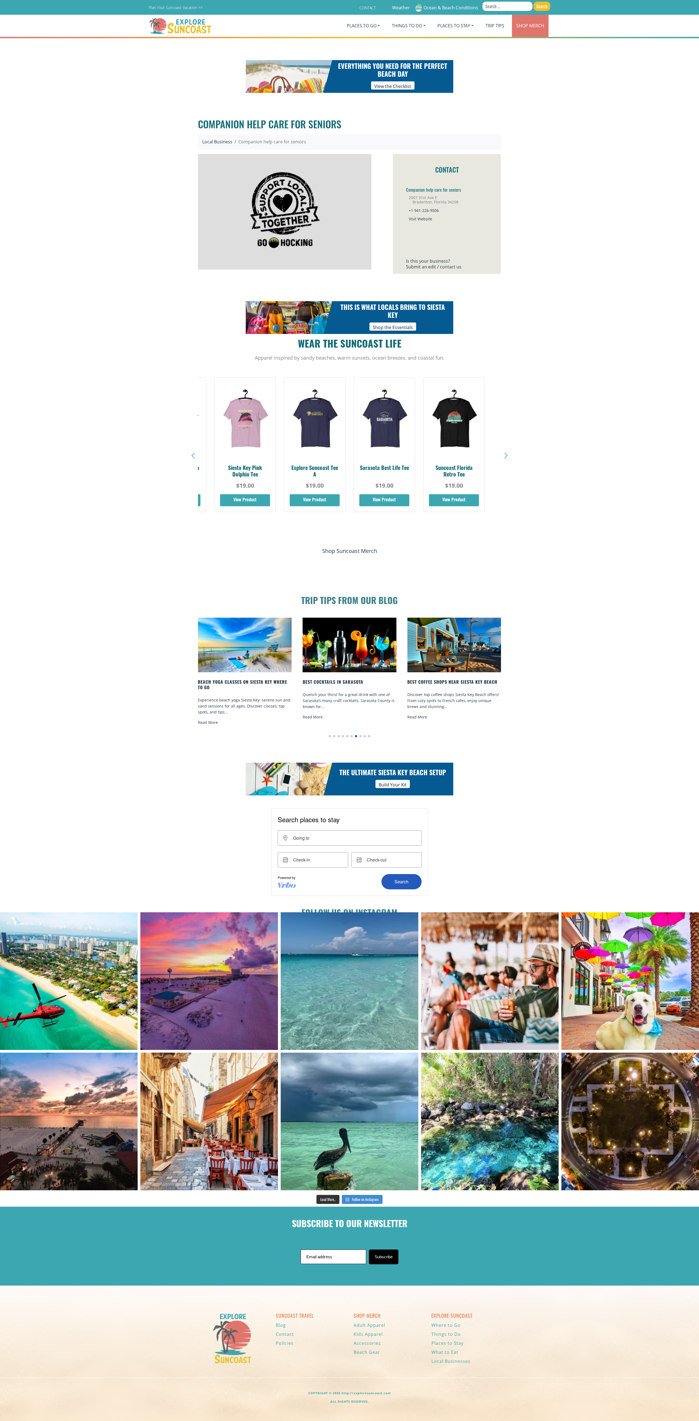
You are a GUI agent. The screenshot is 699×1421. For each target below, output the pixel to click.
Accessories (367, 1343)
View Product (245, 500)
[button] (506, 456)
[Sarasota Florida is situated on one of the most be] (69, 981)
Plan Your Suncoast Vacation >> (176, 7)
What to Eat (444, 1352)
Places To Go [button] (362, 26)
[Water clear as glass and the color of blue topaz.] (490, 1121)
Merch (530, 26)
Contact (367, 7)
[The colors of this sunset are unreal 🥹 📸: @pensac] (209, 981)
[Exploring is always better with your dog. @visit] (630, 981)
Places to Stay (447, 1343)
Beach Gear (367, 1352)
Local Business (217, 142)
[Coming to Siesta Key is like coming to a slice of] (490, 981)
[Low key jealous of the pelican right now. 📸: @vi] (349, 1121)
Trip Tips (494, 26)
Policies (285, 1343)
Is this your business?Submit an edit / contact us (433, 264)
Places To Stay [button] (453, 26)
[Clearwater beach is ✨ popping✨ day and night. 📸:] (69, 1121)
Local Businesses (450, 1361)
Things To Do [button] (407, 26)
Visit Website (420, 218)
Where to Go (446, 1325)
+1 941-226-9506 (424, 210)
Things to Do (446, 1334)
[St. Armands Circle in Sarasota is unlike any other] (630, 1121)
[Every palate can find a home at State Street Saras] (209, 1121)
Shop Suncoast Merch (349, 551)
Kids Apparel (368, 1334)
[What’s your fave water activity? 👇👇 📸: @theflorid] (349, 981)
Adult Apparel (369, 1325)
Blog (281, 1325)
